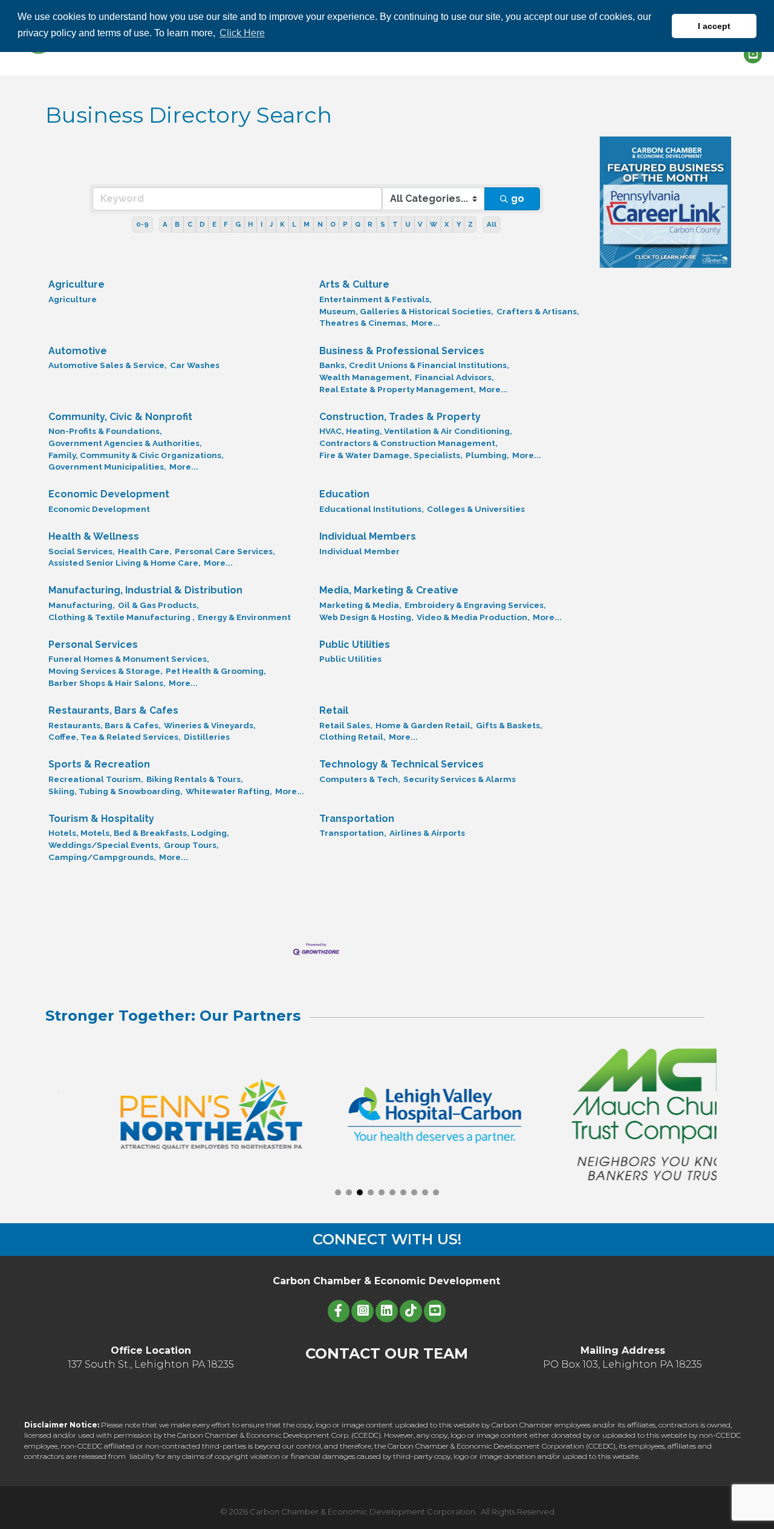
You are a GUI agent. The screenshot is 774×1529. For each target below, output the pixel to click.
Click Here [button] (242, 33)
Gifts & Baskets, (509, 725)
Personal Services (93, 644)
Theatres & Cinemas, (363, 323)
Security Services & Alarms (459, 779)
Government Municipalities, (107, 466)
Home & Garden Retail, (424, 725)
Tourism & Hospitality (101, 818)
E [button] (214, 224)
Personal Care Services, (225, 551)
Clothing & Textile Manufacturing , (121, 617)
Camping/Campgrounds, (102, 857)
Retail (333, 710)
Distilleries (207, 737)
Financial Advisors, (454, 377)
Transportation (356, 818)
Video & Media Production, (473, 617)
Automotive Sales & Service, (107, 365)
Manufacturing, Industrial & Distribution (145, 590)
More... (425, 323)
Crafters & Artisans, (537, 311)
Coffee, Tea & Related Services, (114, 737)
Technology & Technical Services (401, 764)
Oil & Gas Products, (158, 605)
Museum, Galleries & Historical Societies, (406, 311)
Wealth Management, (365, 377)
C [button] (189, 224)
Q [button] (357, 224)
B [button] (177, 224)
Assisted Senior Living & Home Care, (124, 562)
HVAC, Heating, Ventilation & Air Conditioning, (415, 431)
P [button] (345, 224)
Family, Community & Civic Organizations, (136, 455)
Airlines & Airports (427, 833)
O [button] (333, 224)
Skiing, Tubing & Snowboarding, (115, 791)
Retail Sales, (345, 725)
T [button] (395, 224)
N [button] (320, 224)
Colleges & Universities (476, 509)
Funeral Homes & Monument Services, (128, 659)
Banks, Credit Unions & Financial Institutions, (414, 365)
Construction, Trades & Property (400, 416)
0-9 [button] (142, 224)
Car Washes (195, 365)
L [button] (294, 224)
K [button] (282, 224)
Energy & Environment (244, 617)
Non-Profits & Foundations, (105, 431)
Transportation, (352, 833)
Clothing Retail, (352, 737)
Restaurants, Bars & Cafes (113, 710)
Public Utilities (354, 644)
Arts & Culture (354, 284)
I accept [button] (714, 26)
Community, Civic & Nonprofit (120, 416)
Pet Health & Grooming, (216, 671)
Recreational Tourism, (95, 779)
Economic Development (108, 494)
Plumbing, (487, 455)
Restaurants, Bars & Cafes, (104, 725)
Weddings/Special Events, (104, 845)
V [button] (420, 224)
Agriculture (76, 284)
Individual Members (367, 536)
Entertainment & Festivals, (375, 299)
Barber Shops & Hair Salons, (107, 683)
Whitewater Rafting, (229, 791)
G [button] (238, 224)
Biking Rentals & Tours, (194, 779)
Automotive (77, 351)
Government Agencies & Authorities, (125, 443)
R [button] (370, 224)
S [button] (382, 224)
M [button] (307, 224)
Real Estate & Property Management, (397, 389)
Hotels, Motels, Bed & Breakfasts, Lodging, (138, 833)
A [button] (165, 224)
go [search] (517, 198)
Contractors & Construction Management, (408, 443)
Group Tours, (191, 845)
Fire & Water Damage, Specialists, (391, 455)
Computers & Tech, (359, 779)
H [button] (250, 224)
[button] (338, 1192)
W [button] (433, 224)
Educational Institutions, (371, 509)
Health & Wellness (93, 536)
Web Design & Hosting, (366, 617)
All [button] (491, 224)
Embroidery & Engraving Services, (475, 605)
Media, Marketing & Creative (388, 590)
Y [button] (459, 224)
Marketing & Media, (360, 605)
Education (344, 494)
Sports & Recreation (99, 764)
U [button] (408, 224)
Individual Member (359, 551)
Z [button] (470, 224)
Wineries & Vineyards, (210, 725)
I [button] (261, 224)
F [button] (226, 224)
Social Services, (81, 551)
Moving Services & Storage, (105, 671)
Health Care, (145, 551)
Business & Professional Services (401, 351)
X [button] (446, 224)
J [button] (271, 224)
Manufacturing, (81, 605)
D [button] (202, 224)
